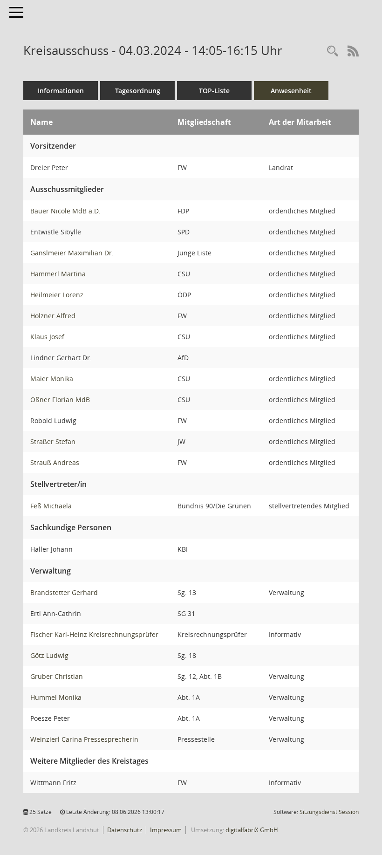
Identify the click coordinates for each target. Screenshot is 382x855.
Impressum (166, 830)
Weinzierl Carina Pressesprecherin (84, 739)
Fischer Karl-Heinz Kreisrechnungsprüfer (94, 634)
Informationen (61, 90)
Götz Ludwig (49, 655)
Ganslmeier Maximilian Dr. (72, 252)
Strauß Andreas (54, 462)
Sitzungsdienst (329, 812)
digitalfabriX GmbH (251, 830)
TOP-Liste (214, 90)
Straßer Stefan (52, 441)
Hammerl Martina (58, 273)
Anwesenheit (291, 90)
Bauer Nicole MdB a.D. (65, 210)
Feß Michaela (51, 505)
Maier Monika (51, 378)
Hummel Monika (56, 697)
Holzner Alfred (52, 315)
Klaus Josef (47, 336)
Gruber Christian (56, 676)
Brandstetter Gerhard (64, 592)
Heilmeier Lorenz (56, 294)
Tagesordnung (137, 90)
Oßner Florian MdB (60, 399)
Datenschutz (124, 830)
